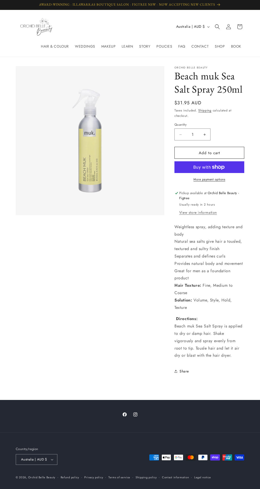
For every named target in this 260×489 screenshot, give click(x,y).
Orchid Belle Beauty (41, 477)
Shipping (205, 110)
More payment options (209, 179)
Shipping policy (146, 477)
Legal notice (202, 477)
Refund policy (70, 477)
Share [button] (184, 371)
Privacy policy (93, 477)
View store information (198, 212)
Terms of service (119, 477)
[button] (217, 26)
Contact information (175, 477)
